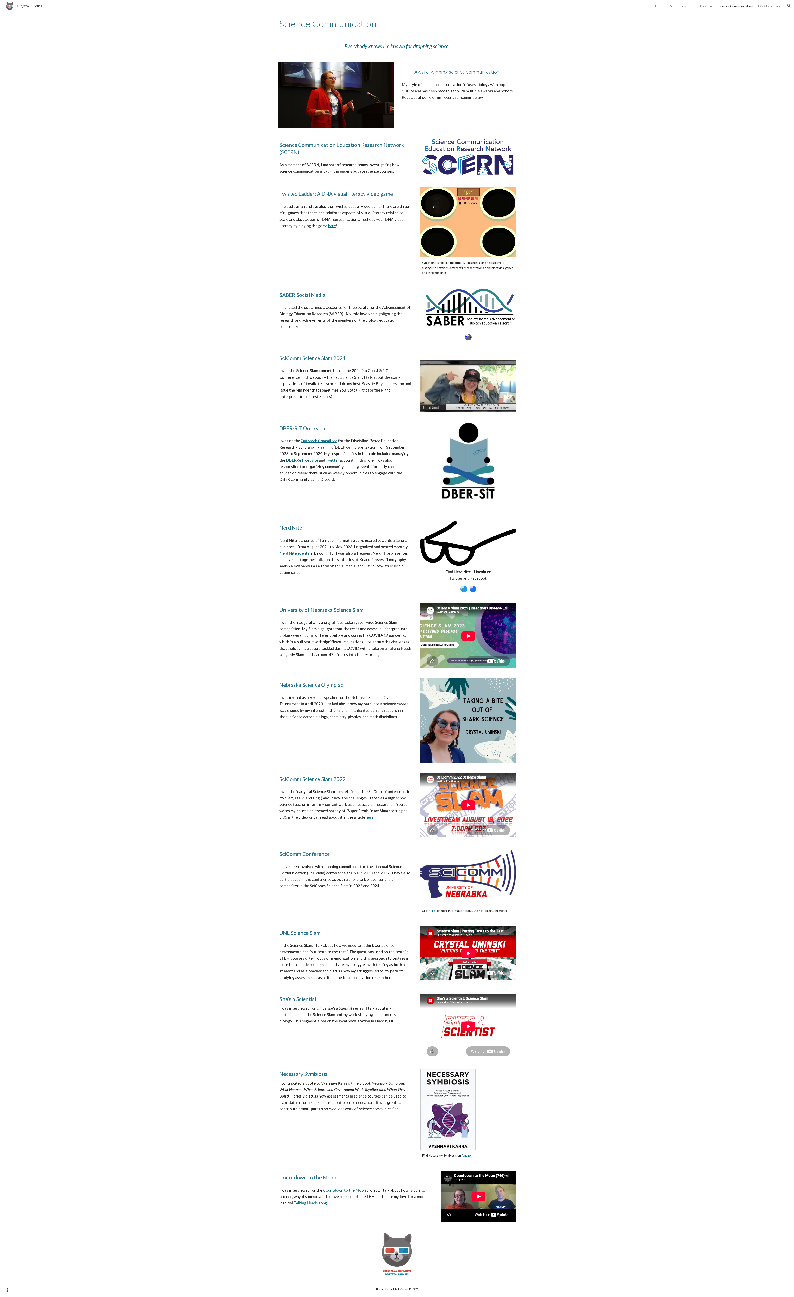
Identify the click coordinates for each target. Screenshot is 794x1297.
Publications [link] (704, 6)
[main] (397, 24)
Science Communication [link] (736, 6)
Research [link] (684, 6)
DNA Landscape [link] (770, 6)
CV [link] (670, 6)
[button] (789, 6)
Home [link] (657, 6)
